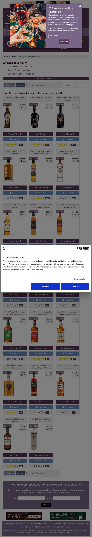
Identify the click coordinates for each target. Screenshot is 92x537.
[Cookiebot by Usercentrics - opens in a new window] (78, 248)
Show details (79, 279)
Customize (44, 287)
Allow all (75, 287)
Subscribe (64, 41)
